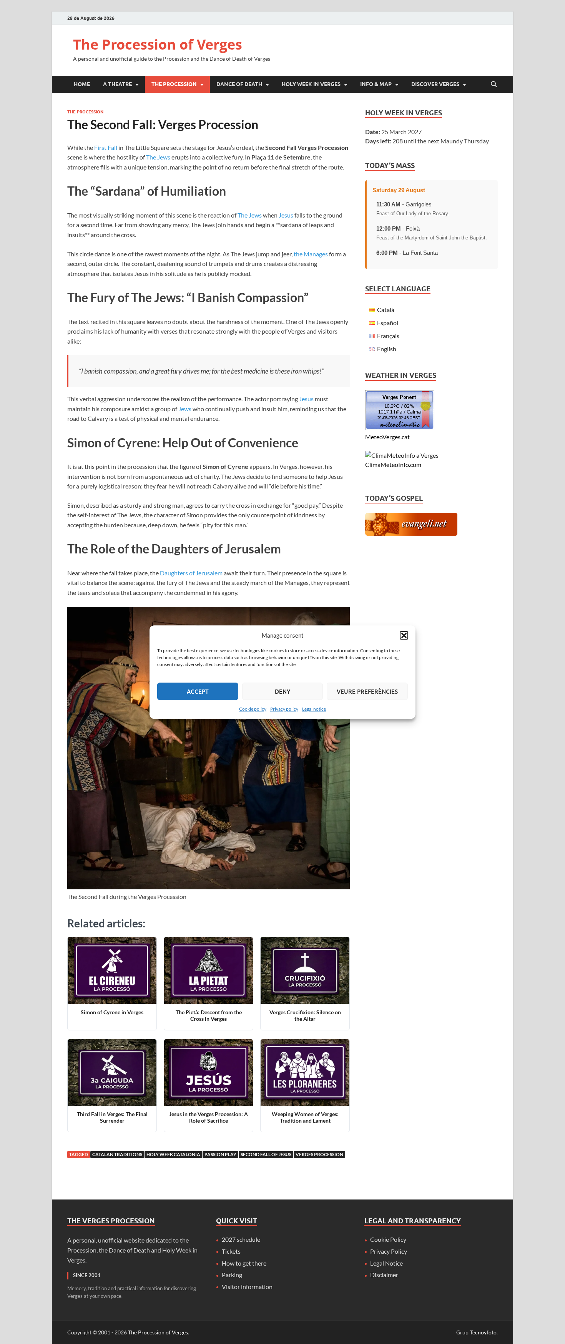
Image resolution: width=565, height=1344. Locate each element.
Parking (232, 1274)
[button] (404, 635)
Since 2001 (87, 1275)
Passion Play (220, 1154)
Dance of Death (239, 84)
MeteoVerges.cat (387, 436)
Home (82, 84)
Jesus (286, 215)
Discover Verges (435, 84)
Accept (198, 691)
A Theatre (117, 84)
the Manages (311, 254)
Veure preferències (367, 691)
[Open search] (494, 84)
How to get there (244, 1263)
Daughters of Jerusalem (191, 572)
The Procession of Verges (157, 44)
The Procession (174, 84)
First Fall (105, 147)
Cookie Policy (388, 1239)
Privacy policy (284, 709)
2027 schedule (241, 1239)
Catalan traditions (117, 1154)
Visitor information (247, 1286)
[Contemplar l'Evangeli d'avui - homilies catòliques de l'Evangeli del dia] (411, 533)
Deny (282, 691)
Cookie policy (252, 709)
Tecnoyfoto (483, 1332)
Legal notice (314, 709)
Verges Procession (319, 1154)
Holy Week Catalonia (173, 1154)
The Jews (158, 157)
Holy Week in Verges (311, 84)
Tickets (231, 1251)
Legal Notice (386, 1263)
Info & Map (376, 84)
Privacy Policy (388, 1251)
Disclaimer (384, 1274)
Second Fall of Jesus (266, 1154)
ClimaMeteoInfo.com (393, 464)
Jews (184, 408)
